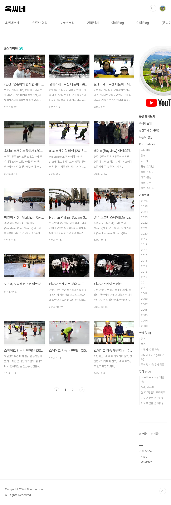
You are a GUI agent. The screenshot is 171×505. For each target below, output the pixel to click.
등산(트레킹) (147, 166)
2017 (144, 249)
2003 (144, 326)
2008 (144, 298)
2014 (144, 266)
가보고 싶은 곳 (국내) (152, 397)
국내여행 (145, 150)
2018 (144, 244)
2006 (144, 309)
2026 (144, 201)
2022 (144, 222)
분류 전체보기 (147, 116)
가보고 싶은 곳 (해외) (152, 403)
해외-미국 (146, 182)
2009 (144, 293)
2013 (144, 271)
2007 (144, 304)
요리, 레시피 (147, 387)
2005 (144, 315)
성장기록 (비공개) (149, 130)
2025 (144, 206)
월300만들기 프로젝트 (153, 392)
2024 (144, 211)
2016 (144, 255)
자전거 (144, 161)
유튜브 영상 (40, 23)
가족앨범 (93, 23)
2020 (144, 233)
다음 (81, 389)
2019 (144, 239)
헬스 (143, 344)
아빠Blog (117, 23)
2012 (144, 277)
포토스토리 (67, 23)
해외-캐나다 (147, 171)
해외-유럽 (146, 177)
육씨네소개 (12, 23)
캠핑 (143, 155)
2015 (144, 260)
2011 (144, 282)
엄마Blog (142, 23)
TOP (162, 491)
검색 (153, 8)
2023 (144, 217)
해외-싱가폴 (147, 188)
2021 (144, 228)
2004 (144, 320)
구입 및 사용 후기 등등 (152, 364)
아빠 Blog (145, 332)
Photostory (147, 144)
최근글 (143, 433)
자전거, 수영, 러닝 (150, 349)
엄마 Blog (145, 371)
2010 (144, 287)
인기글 (154, 433)
